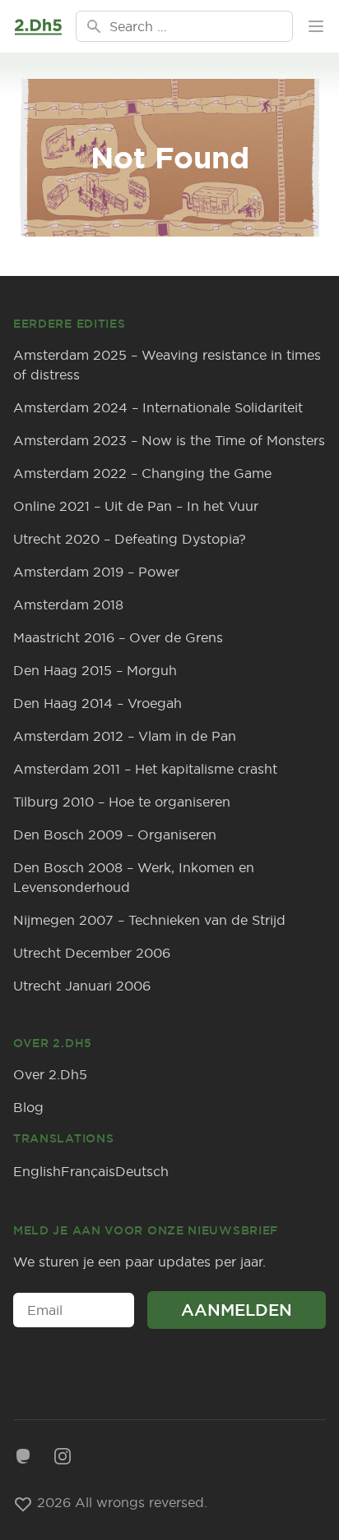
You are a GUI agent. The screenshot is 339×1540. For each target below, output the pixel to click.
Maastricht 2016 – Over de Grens (118, 637)
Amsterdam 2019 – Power (96, 571)
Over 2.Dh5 (50, 1074)
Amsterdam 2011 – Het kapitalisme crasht (145, 769)
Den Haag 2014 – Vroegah (97, 703)
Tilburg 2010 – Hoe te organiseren (121, 801)
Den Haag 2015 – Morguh (95, 670)
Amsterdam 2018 (68, 604)
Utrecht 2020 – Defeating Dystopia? (129, 539)
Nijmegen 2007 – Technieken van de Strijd (149, 920)
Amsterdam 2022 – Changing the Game (142, 473)
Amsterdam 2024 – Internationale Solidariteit (158, 407)
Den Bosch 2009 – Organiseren (114, 834)
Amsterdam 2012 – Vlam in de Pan (124, 736)
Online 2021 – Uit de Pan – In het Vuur (135, 506)
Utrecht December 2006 (91, 953)
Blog (28, 1107)
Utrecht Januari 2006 (82, 985)
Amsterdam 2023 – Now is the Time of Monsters (169, 440)
